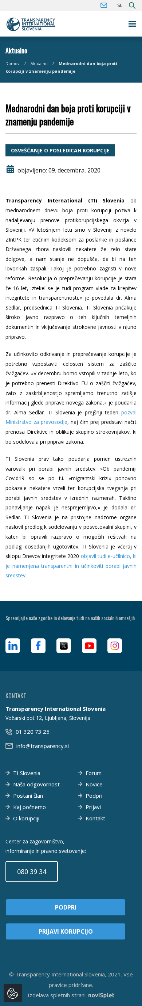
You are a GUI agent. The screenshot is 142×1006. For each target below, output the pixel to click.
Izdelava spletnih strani (57, 995)
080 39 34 (31, 871)
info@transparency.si (42, 745)
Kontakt (95, 818)
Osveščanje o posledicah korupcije (60, 150)
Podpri (94, 795)
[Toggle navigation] (132, 24)
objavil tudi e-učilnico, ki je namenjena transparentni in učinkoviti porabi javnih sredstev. (71, 566)
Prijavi (93, 807)
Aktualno (39, 63)
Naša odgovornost (36, 784)
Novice (94, 784)
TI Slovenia (26, 773)
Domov (12, 63)
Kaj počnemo (29, 807)
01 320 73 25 (33, 731)
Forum (94, 773)
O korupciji (26, 818)
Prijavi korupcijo (66, 931)
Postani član (28, 795)
